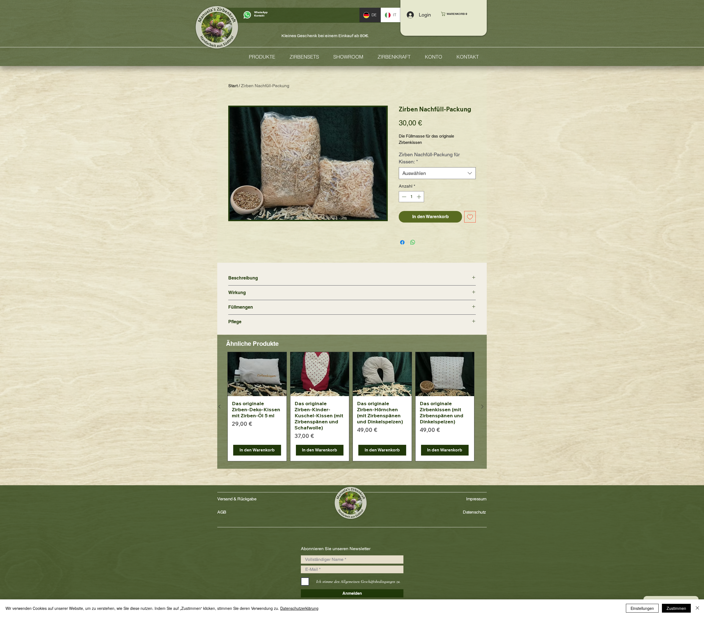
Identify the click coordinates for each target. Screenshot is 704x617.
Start (233, 85)
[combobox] (437, 173)
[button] (456, 14)
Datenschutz (474, 512)
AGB (221, 512)
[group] (351, 407)
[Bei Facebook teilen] (402, 242)
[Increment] (419, 196)
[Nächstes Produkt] (482, 406)
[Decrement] (403, 196)
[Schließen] (697, 608)
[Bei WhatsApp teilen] (412, 242)
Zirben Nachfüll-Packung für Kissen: (429, 158)
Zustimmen (676, 608)
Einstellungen (642, 608)
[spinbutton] (411, 196)
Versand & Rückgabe (236, 498)
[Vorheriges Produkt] (219, 406)
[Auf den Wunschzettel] (470, 217)
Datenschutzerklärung (299, 608)
